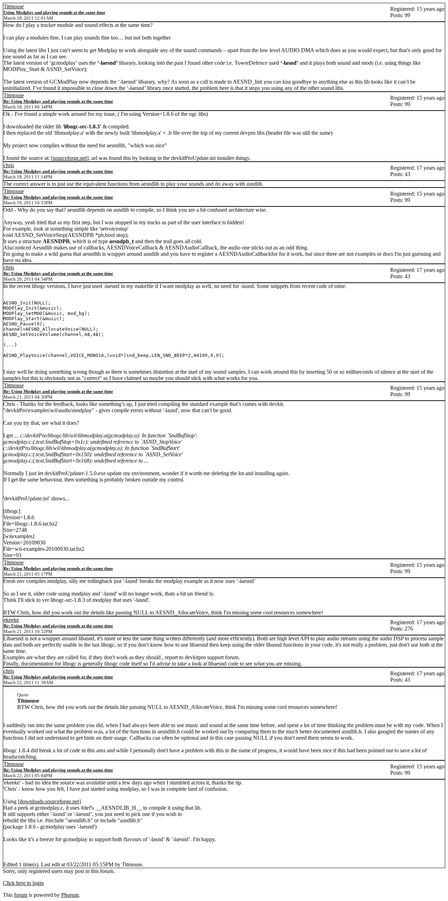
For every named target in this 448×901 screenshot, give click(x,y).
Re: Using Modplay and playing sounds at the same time (58, 101)
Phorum (70, 895)
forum (20, 895)
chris (9, 165)
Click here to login (23, 883)
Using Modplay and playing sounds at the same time (54, 12)
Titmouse (14, 6)
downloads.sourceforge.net (49, 801)
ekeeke (11, 620)
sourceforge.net (70, 158)
